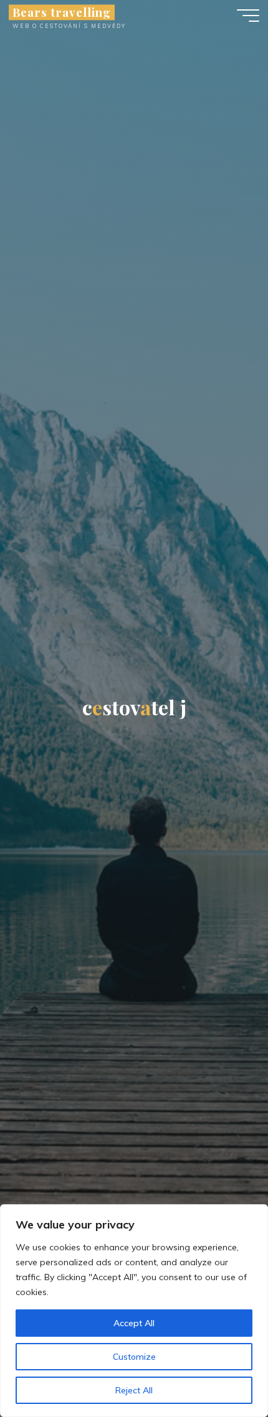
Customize (134, 1356)
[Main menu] (248, 15)
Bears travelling (61, 12)
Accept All (134, 1323)
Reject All (134, 1390)
